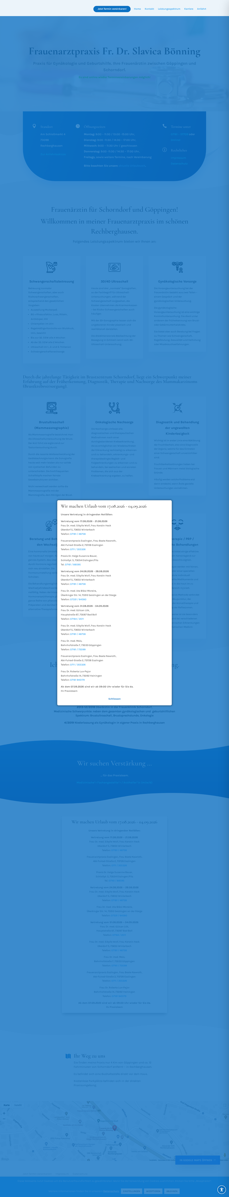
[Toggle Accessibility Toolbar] (221, 1189)
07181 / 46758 (78, 533)
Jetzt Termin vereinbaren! (112, 9)
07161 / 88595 (73, 564)
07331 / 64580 (78, 599)
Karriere (188, 9)
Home (137, 9)
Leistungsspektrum (169, 9)
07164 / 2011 (77, 618)
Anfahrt (201, 9)
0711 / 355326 (78, 549)
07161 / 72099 (78, 649)
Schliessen (114, 698)
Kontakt (149, 9)
